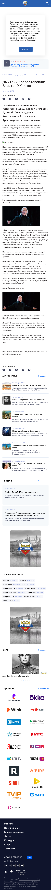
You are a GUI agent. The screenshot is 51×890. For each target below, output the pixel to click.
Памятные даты (12, 827)
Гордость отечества (14, 832)
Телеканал (9, 848)
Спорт (7, 844)
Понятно (25, 49)
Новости (8, 823)
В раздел (42, 481)
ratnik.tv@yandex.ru (11, 861)
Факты (7, 836)
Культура (14, 75)
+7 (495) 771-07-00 (13, 857)
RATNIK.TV (6, 75)
